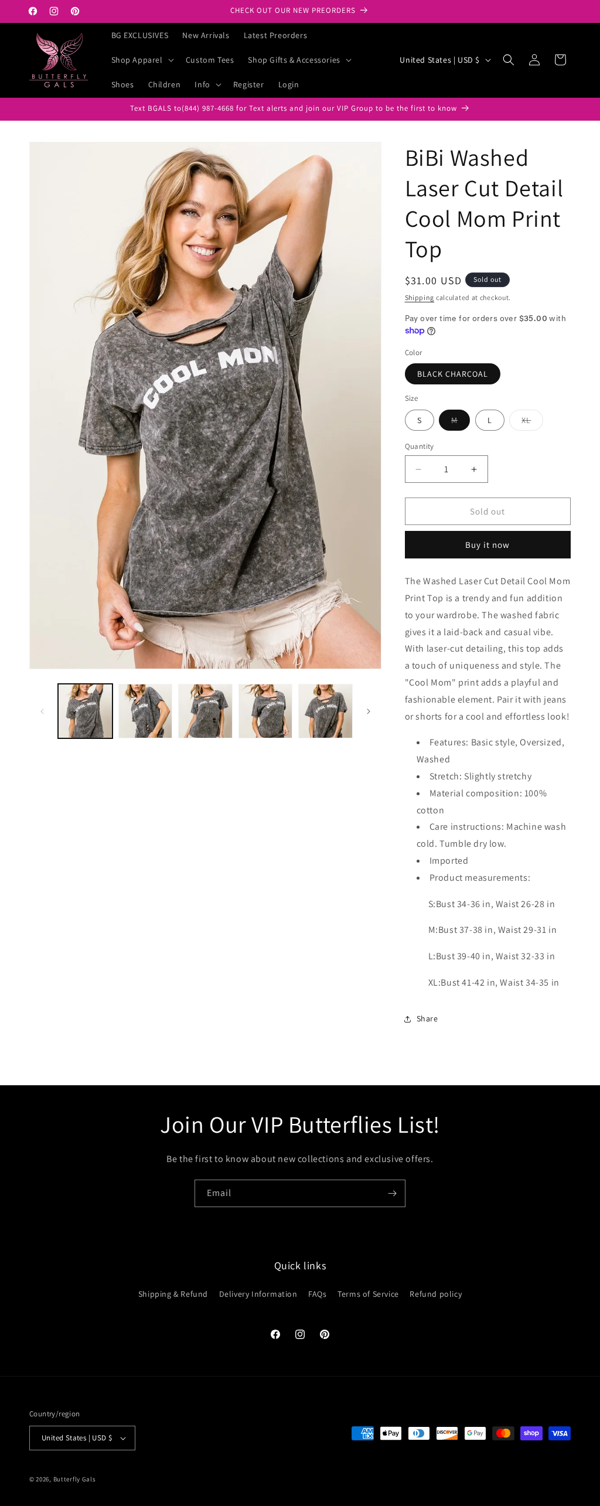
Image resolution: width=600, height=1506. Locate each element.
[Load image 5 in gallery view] (325, 711)
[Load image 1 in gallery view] (85, 711)
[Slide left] (42, 711)
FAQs (317, 1294)
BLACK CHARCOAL (452, 374)
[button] (141, 59)
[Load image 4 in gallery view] (265, 711)
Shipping (420, 297)
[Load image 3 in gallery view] (205, 711)
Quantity (419, 446)
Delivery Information (258, 1294)
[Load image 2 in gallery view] (145, 711)
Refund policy (436, 1294)
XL (532, 422)
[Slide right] (368, 711)
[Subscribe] (392, 1193)
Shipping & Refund (173, 1294)
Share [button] (427, 1018)
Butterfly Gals (74, 1479)
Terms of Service (368, 1294)
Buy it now (487, 544)
